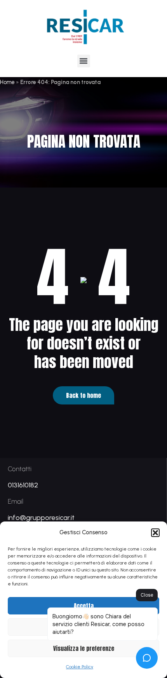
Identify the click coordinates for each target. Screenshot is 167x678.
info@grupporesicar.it (41, 517)
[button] (155, 533)
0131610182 (23, 485)
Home (7, 82)
